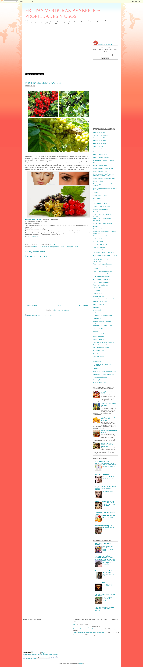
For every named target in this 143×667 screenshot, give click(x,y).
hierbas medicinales (98, 296)
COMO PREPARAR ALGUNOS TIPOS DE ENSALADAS (107, 444)
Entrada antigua (83, 305)
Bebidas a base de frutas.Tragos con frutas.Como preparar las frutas (103, 174)
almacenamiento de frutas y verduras (103, 160)
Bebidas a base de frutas (100, 165)
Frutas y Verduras (33, 236)
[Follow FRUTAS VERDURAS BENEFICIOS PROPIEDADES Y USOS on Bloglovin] (43, 658)
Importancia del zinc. (99, 304)
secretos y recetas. (98, 356)
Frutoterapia (96, 290)
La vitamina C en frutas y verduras (102, 315)
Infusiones (96, 307)
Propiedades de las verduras (101, 347)
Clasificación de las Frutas (100, 195)
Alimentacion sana (98, 146)
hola (74, 624)
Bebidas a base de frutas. (100, 171)
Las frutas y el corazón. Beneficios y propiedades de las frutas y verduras (103, 324)
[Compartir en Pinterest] (34, 86)
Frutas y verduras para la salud (69, 246)
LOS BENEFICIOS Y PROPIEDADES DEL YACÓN (108, 599)
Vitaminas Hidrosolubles (100, 382)
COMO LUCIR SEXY (107, 491)
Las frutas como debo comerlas (102, 321)
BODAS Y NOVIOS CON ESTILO (104, 501)
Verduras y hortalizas (99, 380)
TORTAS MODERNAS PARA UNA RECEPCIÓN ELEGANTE (108, 504)
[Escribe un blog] (28, 86)
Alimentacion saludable (99, 138)
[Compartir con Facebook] (32, 86)
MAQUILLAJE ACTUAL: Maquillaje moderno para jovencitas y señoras (105, 488)
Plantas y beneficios (98, 339)
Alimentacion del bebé (99, 132)
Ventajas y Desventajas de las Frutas (103, 374)
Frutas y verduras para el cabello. (102, 271)
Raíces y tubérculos (98, 350)
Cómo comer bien (98, 198)
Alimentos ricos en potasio (100, 154)
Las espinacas (97, 318)
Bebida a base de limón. (100, 163)
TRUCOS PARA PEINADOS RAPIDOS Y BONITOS (108, 574)
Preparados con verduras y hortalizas (103, 342)
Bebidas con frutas (98, 181)
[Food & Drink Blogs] (29, 658)
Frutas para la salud (98, 250)
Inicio (59, 305)
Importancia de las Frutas (100, 301)
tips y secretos (97, 361)
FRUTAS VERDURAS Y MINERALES (103, 252)
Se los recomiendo (78, 635)
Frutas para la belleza (99, 247)
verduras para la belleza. (100, 377)
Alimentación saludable (99, 140)
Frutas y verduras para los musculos (103, 282)
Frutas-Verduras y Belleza (100, 285)
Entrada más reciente (33, 305)
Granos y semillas (98, 293)
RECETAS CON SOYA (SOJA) (103, 526)
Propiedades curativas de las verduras (103, 345)
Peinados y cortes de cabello (103, 571)
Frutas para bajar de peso (100, 244)
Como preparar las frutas (100, 203)
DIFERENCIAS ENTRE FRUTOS (102, 223)
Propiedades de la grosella (33, 220)
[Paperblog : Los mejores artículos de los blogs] (55, 658)
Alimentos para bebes (99, 152)
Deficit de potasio (98, 212)
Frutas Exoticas (97, 238)
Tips (94, 359)
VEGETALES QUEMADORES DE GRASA (105, 371)
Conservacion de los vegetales (101, 206)
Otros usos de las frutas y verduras (103, 334)
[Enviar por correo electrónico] (26, 86)
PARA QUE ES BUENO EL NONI (104, 607)
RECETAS (96, 353)
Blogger (81, 663)
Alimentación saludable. (99, 143)
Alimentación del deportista (100, 135)
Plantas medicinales (98, 336)
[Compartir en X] (30, 86)
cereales (95, 192)
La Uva (95, 313)
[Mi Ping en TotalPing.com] (27, 653)
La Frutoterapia (97, 310)
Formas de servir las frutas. (100, 236)
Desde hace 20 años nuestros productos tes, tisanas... (88, 629)
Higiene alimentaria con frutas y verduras (104, 299)
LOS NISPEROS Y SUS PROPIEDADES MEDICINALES (108, 419)
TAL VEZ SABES (100, 582)
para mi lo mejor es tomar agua (81, 627)
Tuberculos (96, 368)
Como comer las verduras (100, 201)
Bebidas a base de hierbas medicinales (104, 178)
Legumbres (96, 331)
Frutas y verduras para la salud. (102, 279)
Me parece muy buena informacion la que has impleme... (89, 632)
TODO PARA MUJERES (102, 475)
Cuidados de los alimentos (100, 209)
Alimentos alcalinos (98, 149)
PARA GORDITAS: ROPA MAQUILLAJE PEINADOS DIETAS (105, 462)
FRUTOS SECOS (98, 288)
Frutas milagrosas (98, 241)
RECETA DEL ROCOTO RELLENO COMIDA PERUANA (108, 517)
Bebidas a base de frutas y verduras (103, 168)
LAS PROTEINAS (98, 328)
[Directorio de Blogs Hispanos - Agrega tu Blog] (40, 654)
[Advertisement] (60, 32)
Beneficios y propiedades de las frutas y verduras (45, 246)
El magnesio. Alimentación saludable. (103, 229)
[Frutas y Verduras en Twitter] (105, 44)
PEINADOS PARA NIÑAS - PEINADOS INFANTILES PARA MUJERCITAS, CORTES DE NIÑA (105, 558)
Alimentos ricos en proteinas (101, 157)
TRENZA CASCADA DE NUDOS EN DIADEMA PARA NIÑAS (108, 562)
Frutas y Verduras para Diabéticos (102, 264)
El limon (95, 226)
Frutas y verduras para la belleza (102, 274)
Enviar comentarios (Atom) (61, 310)
